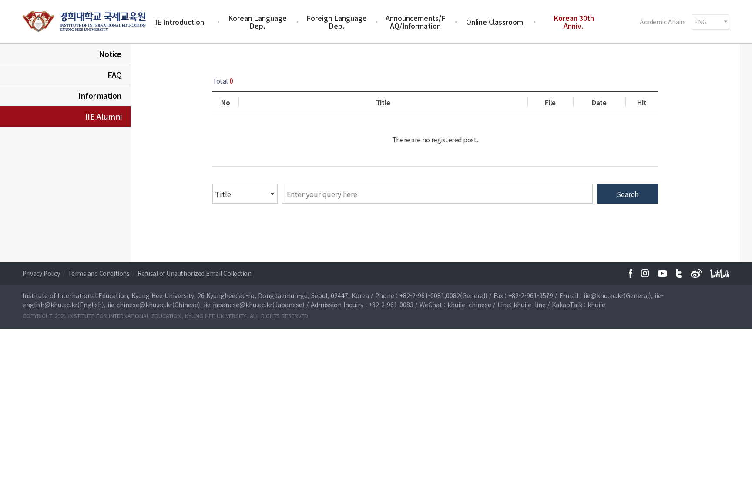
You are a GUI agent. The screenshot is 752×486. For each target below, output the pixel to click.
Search (627, 194)
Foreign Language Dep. (336, 22)
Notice (110, 53)
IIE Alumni (103, 116)
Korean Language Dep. (257, 22)
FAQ (114, 74)
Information (100, 95)
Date (599, 102)
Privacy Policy (42, 273)
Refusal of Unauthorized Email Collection (195, 273)
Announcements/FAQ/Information (416, 22)
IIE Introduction (178, 22)
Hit (641, 102)
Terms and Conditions (99, 273)
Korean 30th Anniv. (574, 22)
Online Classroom (494, 22)
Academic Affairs (662, 21)
